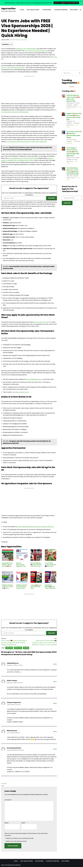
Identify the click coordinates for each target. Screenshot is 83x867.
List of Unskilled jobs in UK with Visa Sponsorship (23, 158)
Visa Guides (65, 861)
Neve (2, 865)
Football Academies (61, 10)
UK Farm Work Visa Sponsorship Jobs (36, 51)
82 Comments (15, 40)
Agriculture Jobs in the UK (20, 392)
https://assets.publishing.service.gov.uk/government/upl (35, 527)
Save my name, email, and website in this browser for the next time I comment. (26, 834)
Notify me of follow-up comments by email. (19, 838)
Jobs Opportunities (26, 861)
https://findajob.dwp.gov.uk (34, 379)
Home (22, 10)
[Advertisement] (29, 88)
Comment (8, 800)
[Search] (80, 9)
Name (6, 823)
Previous (4, 783)
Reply (55, 664)
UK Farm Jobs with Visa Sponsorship (12, 67)
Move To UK (18, 648)
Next (2, 786)
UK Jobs (26, 648)
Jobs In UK (24, 40)
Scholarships (39, 861)
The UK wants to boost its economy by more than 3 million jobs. (26, 142)
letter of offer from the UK (41, 322)
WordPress (16, 865)
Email (23, 823)
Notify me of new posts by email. (16, 841)
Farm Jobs (9, 648)
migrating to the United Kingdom (26, 49)
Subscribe (51, 198)
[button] (51, 9)
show (10, 44)
